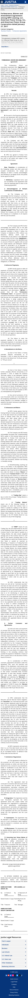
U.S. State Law (6, 959)
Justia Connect (14, 979)
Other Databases (7, 963)
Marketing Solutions (8, 966)
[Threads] (15, 975)
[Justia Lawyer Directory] (21, 975)
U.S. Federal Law (7, 955)
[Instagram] (13, 975)
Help (14, 987)
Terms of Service (14, 989)
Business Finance (6, 31)
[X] (19, 975)
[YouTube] (8, 975)
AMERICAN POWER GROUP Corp (9, 6)
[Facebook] (11, 975)
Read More (4, 46)
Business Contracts (14, 5)
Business (4, 948)
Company (14, 984)
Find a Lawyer (6, 941)
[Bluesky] (17, 975)
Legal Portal (14, 981)
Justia (2, 5)
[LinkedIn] (6, 975)
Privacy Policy (14, 992)
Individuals (5, 945)
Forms (6, 5)
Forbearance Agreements (19, 31)
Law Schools (6, 952)
